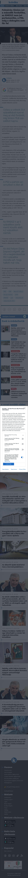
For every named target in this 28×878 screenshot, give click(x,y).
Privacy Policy (22, 469)
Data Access (14, 469)
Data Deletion (5, 469)
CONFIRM (8, 464)
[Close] (25, 408)
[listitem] (14, 435)
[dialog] (14, 439)
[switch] (22, 439)
